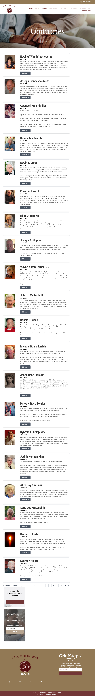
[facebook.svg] (9, 681)
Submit (15, 632)
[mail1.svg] (41, 681)
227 (65, 585)
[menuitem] (30, 9)
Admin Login (55, 694)
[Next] (68, 585)
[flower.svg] (20, 681)
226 (61, 585)
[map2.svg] (30, 681)
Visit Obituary (25, 73)
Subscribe (14, 602)
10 (53, 585)
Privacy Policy (39, 694)
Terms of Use (47, 694)
